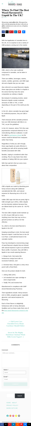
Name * (6, 369)
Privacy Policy (12, 405)
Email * (6, 376)
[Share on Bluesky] (23, 31)
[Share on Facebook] (3, 31)
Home (8, 402)
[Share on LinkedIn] (15, 31)
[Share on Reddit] (17, 424)
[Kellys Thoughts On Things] (15, 4)
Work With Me (12, 408)
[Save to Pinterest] (10, 424)
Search (19, 396)
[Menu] (2, 4)
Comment (5, 350)
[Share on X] (7, 31)
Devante (5, 17)
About (14, 402)
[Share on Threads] (3, 35)
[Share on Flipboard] (19, 31)
